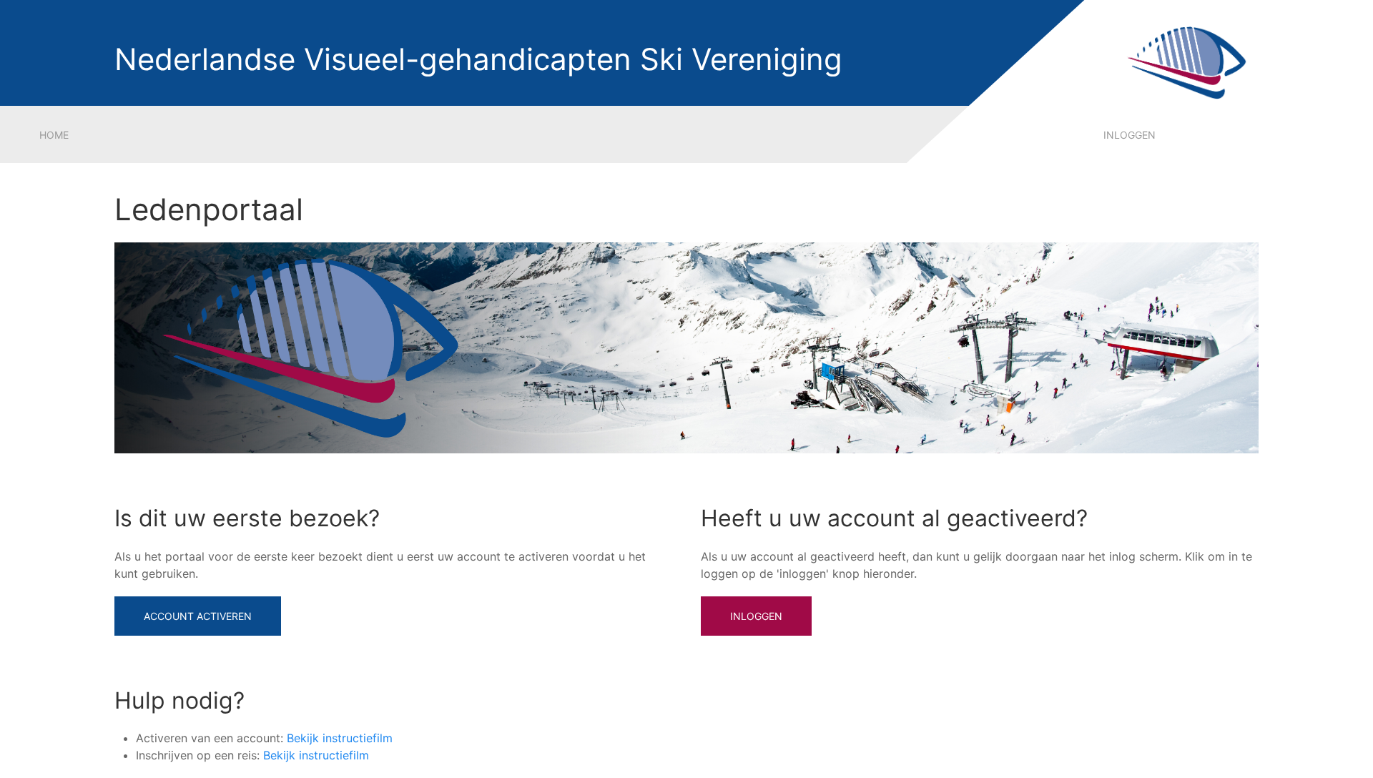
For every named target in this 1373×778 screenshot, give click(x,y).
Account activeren (198, 616)
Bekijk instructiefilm (340, 738)
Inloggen (1129, 135)
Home (54, 135)
